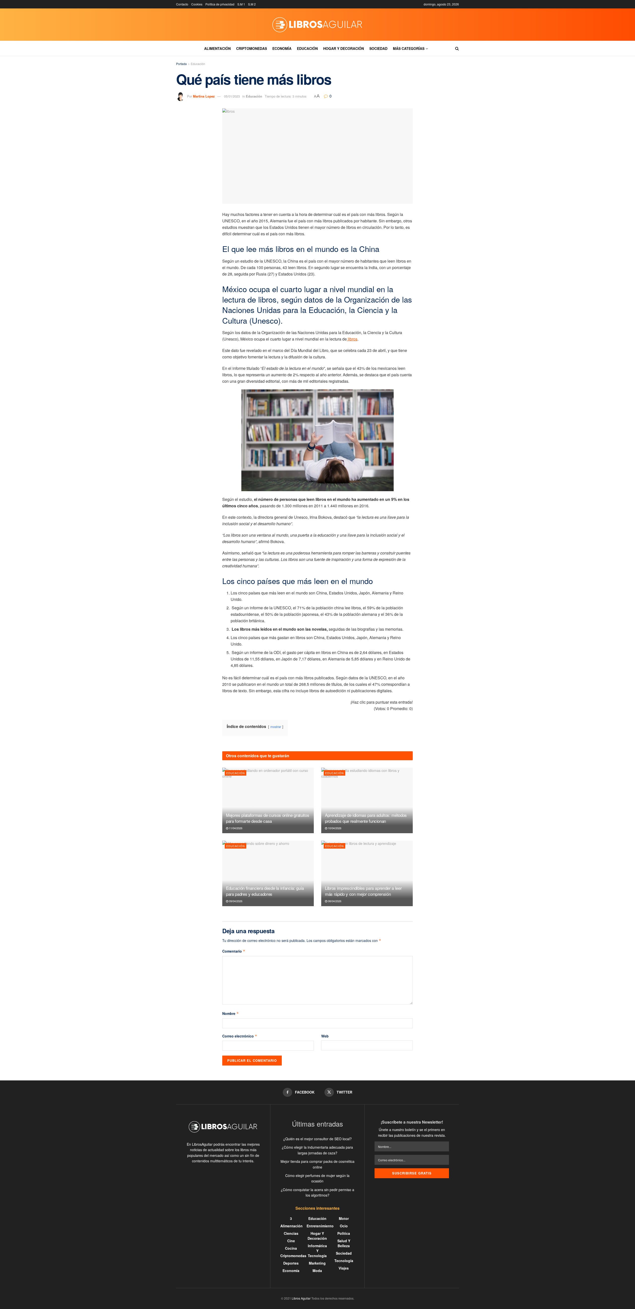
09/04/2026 (235, 901)
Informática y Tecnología (317, 1250)
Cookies (196, 4)
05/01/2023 (232, 96)
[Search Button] (457, 48)
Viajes (344, 1268)
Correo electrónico (239, 1035)
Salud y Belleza (343, 1243)
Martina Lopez (204, 96)
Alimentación (217, 48)
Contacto (182, 4)
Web (325, 1035)
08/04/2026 (334, 901)
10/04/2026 (334, 828)
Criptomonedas (251, 48)
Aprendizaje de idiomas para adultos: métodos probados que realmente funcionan (366, 818)
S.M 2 (252, 4)
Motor (344, 1218)
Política (343, 1233)
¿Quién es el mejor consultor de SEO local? (317, 1138)
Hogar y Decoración (343, 48)
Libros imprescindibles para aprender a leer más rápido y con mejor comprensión (363, 891)
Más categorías (408, 48)
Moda (317, 1270)
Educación (307, 48)
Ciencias (291, 1233)
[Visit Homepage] (317, 24)
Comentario (233, 951)
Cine (291, 1240)
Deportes (291, 1263)
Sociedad (378, 48)
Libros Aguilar (301, 1298)
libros (352, 339)
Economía (281, 48)
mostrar (275, 726)
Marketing (317, 1263)
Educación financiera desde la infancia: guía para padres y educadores (265, 891)
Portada (181, 64)
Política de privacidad (219, 4)
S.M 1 (241, 4)
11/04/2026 (235, 828)
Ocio (344, 1225)
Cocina (291, 1248)
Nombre (230, 1013)
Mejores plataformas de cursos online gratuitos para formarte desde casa (267, 818)
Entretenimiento (320, 1225)
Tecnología (343, 1260)
